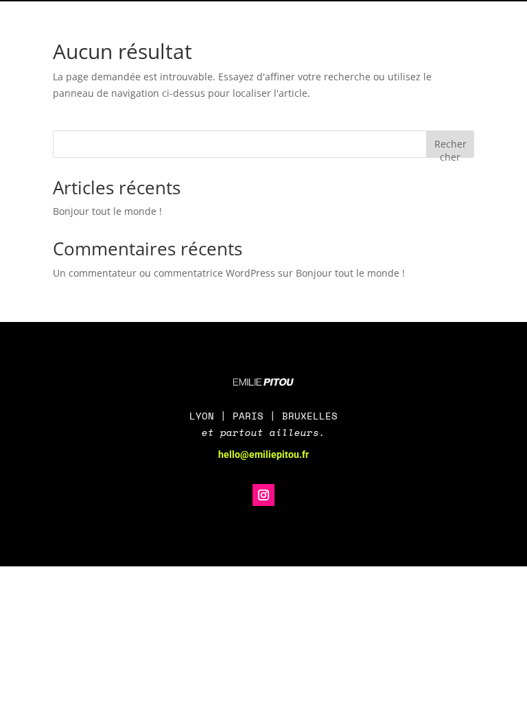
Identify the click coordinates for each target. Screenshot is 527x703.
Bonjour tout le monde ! (107, 211)
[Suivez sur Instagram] (263, 495)
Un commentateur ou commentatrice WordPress (164, 272)
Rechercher (450, 147)
